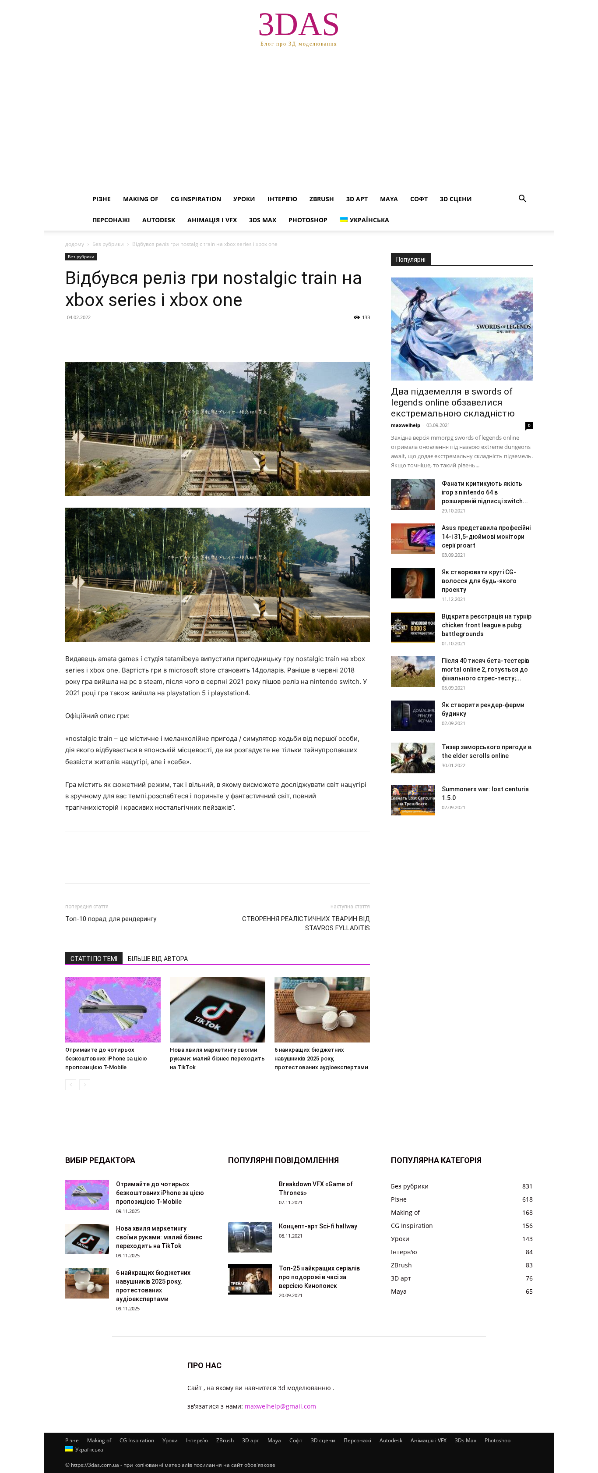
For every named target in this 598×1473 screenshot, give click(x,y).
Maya (389, 199)
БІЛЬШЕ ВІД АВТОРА (158, 958)
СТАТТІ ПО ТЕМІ (93, 958)
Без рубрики (108, 244)
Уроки (244, 199)
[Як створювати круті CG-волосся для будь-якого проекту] (413, 583)
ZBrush (322, 199)
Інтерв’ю (282, 199)
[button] (522, 200)
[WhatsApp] (134, 337)
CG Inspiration (196, 199)
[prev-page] (70, 1084)
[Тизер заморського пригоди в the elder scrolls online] (413, 758)
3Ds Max (262, 220)
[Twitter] (94, 337)
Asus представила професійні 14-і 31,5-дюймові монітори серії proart (486, 536)
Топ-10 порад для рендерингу (110, 919)
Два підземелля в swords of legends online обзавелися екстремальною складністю (453, 402)
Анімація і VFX (212, 220)
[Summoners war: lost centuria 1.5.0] (413, 800)
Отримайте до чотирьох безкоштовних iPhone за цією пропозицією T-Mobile (106, 1058)
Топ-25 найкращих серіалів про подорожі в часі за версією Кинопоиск (319, 1277)
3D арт (357, 199)
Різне (101, 199)
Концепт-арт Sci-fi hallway (318, 1226)
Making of (140, 199)
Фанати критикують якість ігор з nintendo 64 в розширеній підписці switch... (485, 492)
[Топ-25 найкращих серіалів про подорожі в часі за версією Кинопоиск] (250, 1279)
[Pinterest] (114, 337)
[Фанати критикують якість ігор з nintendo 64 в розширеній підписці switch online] (413, 494)
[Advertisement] (299, 122)
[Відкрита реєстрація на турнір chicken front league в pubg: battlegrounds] (413, 627)
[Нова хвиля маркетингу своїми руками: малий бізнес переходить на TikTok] (217, 1009)
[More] (155, 337)
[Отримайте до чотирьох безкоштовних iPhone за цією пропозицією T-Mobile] (113, 1009)
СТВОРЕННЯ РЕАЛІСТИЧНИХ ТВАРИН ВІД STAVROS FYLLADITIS (306, 923)
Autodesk (158, 220)
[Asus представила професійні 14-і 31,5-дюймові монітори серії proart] (413, 538)
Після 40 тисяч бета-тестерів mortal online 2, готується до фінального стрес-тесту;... (485, 669)
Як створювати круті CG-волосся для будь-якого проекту (479, 581)
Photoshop (307, 220)
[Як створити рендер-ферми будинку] (413, 716)
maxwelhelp (405, 425)
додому (74, 244)
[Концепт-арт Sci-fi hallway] (250, 1237)
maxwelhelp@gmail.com (280, 1406)
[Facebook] (74, 337)
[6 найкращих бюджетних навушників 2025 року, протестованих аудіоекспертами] (322, 1009)
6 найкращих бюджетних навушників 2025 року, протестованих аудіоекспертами (321, 1058)
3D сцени (456, 199)
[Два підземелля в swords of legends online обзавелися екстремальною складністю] (462, 329)
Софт (419, 199)
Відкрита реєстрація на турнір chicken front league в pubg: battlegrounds (486, 625)
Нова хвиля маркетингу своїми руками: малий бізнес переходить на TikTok (217, 1058)
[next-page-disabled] (84, 1084)
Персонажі (111, 220)
